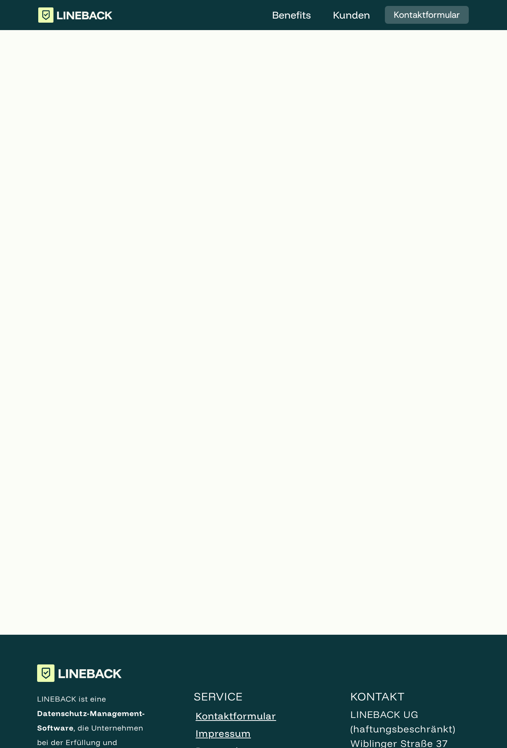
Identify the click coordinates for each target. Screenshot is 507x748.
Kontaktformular (427, 15)
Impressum (223, 733)
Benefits (291, 15)
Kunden (351, 15)
